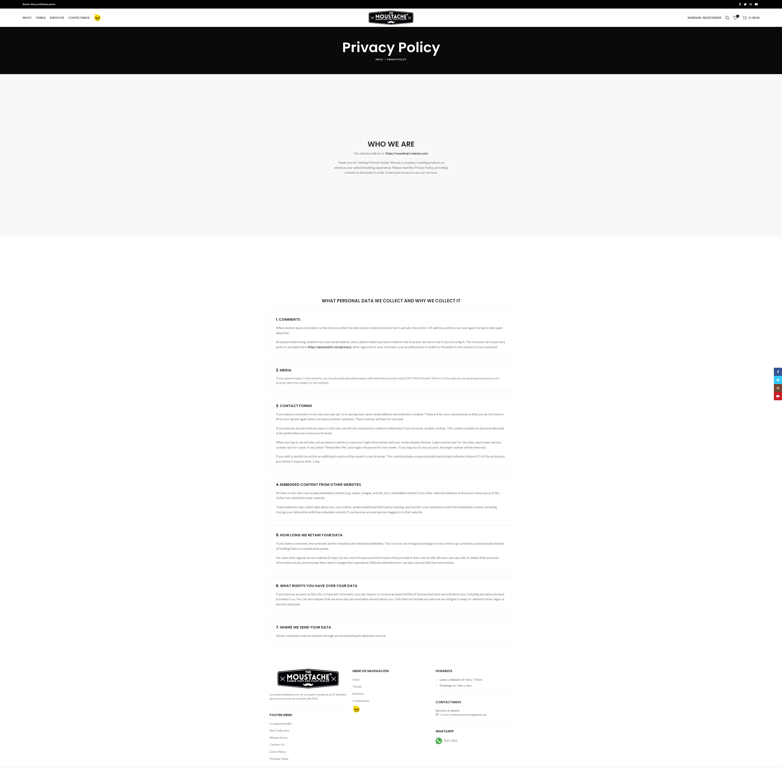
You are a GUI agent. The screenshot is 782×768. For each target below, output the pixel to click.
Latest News (278, 751)
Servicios (358, 693)
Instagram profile (280, 723)
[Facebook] (740, 4)
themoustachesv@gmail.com (468, 714)
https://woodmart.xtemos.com (407, 153)
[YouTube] (756, 4)
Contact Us (277, 744)
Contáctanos (361, 700)
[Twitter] (745, 4)
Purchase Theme (279, 758)
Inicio (379, 59)
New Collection (279, 730)
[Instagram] (750, 4)
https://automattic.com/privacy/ (329, 347)
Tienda (357, 686)
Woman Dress (279, 737)
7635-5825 (450, 740)
